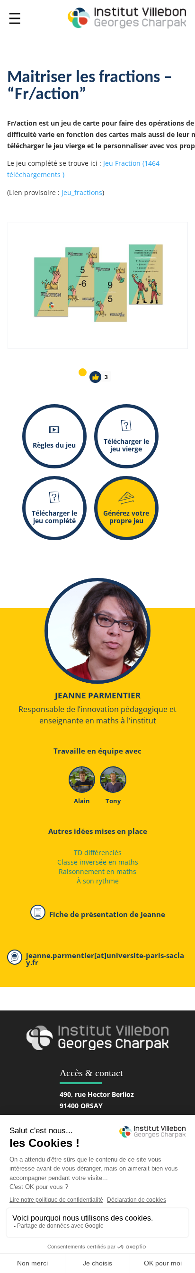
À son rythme (98, 880)
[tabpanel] (98, 285)
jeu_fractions (82, 192)
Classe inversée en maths (97, 861)
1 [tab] (82, 371)
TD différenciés (98, 852)
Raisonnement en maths (97, 871)
